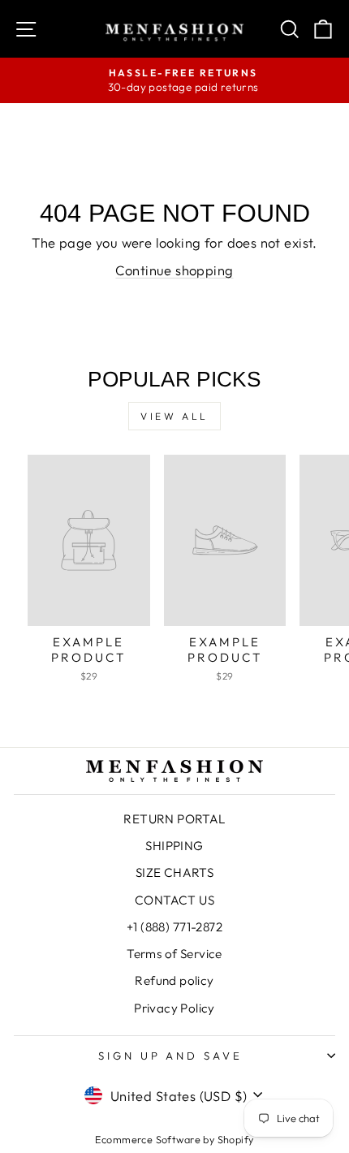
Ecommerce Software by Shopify (174, 1139)
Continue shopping (174, 270)
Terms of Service (174, 953)
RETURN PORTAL (174, 819)
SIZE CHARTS (175, 872)
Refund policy (174, 980)
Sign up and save (170, 1055)
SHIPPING (174, 845)
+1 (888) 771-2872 (174, 927)
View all (174, 416)
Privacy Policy (174, 1008)
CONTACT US (174, 900)
